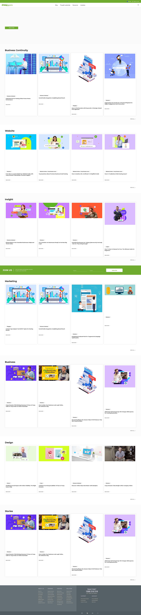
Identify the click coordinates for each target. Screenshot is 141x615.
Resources (75, 5)
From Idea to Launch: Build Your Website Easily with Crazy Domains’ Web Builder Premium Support (19, 174)
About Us (39, 591)
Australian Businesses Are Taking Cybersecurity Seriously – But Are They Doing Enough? (87, 243)
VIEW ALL (132, 119)
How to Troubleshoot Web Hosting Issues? (116, 174)
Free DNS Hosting (60, 602)
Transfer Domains (51, 594)
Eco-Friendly (40, 594)
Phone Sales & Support (85, 598)
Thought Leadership (65, 5)
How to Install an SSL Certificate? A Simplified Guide (85, 174)
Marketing (11, 281)
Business (10, 362)
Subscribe (114, 270)
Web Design (68, 592)
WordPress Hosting (60, 592)
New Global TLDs (50, 601)
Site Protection (59, 594)
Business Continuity (16, 50)
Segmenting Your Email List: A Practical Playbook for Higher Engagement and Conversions (118, 103)
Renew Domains (50, 592)
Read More (8, 104)
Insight (9, 199)
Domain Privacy (50, 599)
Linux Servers (59, 599)
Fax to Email (68, 599)
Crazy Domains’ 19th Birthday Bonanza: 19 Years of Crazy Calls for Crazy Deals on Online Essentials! (20, 406)
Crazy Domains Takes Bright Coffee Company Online (118, 485)
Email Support (83, 600)
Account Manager (95, 598)
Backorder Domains (51, 596)
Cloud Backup (59, 604)
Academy (82, 5)
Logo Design (68, 594)
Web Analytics (68, 601)
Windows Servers (60, 601)
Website (9, 130)
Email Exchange (60, 597)
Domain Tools (50, 597)
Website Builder (69, 591)
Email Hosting (59, 596)
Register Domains (51, 591)
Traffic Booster (69, 596)
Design (9, 442)
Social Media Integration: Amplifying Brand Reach (52, 98)
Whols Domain (50, 602)
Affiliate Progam (41, 599)
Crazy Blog (40, 597)
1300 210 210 (92, 591)
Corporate (40, 596)
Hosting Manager (95, 600)
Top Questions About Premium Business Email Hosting (53, 174)
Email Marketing (69, 597)
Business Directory (69, 602)
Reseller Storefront (41, 602)
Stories (9, 511)
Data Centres (40, 592)
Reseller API (40, 601)
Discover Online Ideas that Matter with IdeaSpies (85, 485)
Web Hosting (59, 591)
